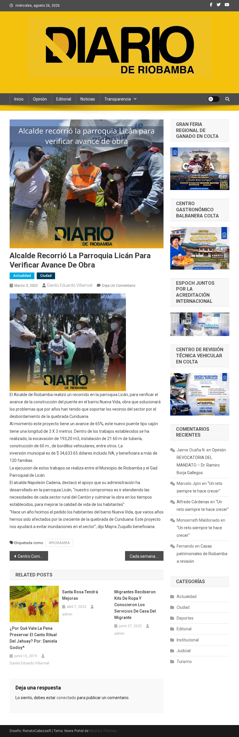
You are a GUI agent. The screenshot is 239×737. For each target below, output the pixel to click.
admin (67, 614)
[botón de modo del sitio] (213, 99)
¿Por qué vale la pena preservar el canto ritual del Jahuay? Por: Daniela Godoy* (33, 638)
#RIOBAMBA (59, 543)
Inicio (19, 99)
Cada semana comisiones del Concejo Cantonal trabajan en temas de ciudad (147, 556)
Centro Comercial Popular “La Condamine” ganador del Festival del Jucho (33, 556)
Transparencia (117, 99)
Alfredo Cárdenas (193, 501)
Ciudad (46, 276)
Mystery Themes (103, 731)
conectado (66, 697)
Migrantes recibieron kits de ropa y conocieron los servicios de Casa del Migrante (135, 605)
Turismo (184, 661)
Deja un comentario (119, 285)
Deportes (185, 618)
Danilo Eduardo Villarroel (69, 285)
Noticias (87, 99)
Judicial (184, 650)
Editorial (63, 99)
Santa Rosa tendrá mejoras (80, 595)
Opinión (40, 99)
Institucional (188, 640)
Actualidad (22, 276)
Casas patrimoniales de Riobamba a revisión (202, 554)
